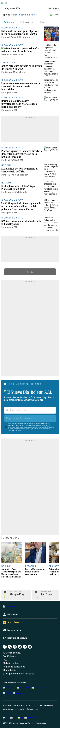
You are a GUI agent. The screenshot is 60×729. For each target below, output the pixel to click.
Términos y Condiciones (15, 425)
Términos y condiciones (32, 705)
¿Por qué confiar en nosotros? (19, 673)
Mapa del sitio (10, 670)
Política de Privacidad (42, 424)
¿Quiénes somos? (12, 652)
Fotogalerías (10, 538)
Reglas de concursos (14, 666)
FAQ (5, 659)
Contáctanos (9, 656)
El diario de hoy (11, 663)
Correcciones (32, 709)
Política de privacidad (12, 705)
